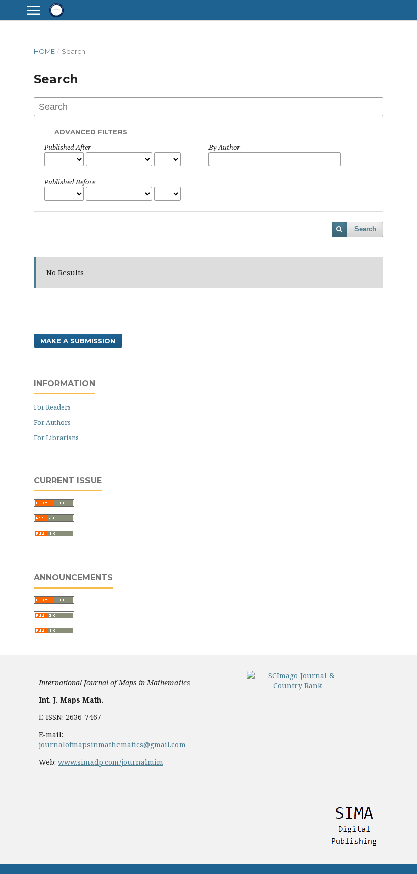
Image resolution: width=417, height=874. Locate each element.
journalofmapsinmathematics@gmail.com (112, 744)
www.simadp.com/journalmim (110, 762)
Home (44, 51)
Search (365, 229)
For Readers (52, 407)
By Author (224, 147)
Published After (67, 147)
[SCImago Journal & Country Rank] (297, 685)
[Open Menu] (33, 10)
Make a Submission (77, 341)
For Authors (52, 422)
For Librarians (56, 437)
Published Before (69, 181)
